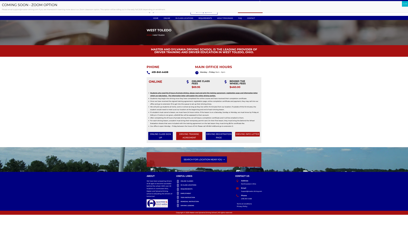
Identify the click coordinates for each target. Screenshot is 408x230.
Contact (251, 18)
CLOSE (405, 4)
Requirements (205, 18)
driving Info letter (247, 134)
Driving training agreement (189, 136)
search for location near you (203, 159)
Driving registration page (218, 136)
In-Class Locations (184, 18)
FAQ (240, 18)
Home (155, 18)
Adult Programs (225, 18)
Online (167, 18)
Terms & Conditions (244, 204)
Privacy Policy (242, 206)
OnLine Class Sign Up (160, 136)
